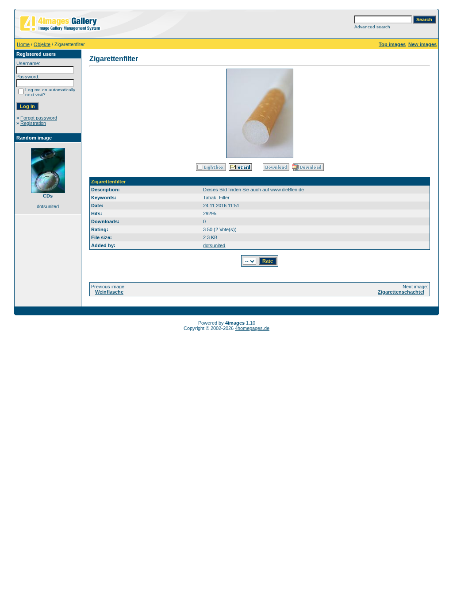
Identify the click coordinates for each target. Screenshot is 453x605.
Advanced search (372, 26)
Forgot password (38, 117)
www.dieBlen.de (287, 189)
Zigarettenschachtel (401, 292)
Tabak (209, 197)
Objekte (42, 44)
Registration (33, 123)
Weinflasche (109, 292)
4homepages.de (252, 328)
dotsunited (214, 245)
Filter (224, 197)
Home (23, 44)
